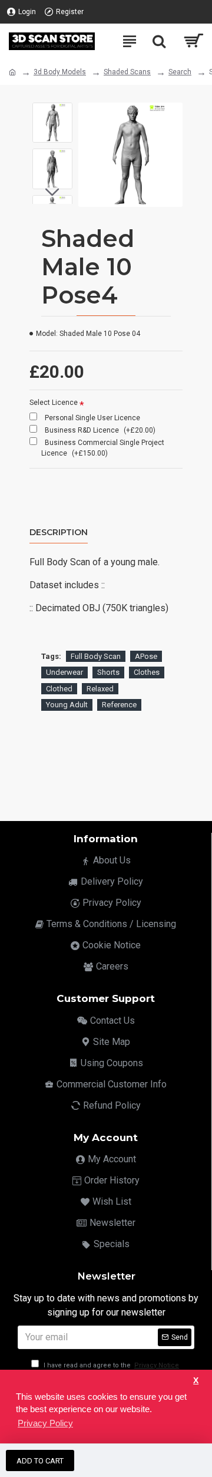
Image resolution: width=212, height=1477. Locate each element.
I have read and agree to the (110, 1365)
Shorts (108, 672)
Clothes (147, 672)
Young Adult (67, 704)
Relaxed (100, 688)
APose (146, 656)
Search (179, 72)
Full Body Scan (96, 656)
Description (58, 533)
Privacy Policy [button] (45, 1423)
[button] (52, 111)
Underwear (64, 672)
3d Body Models (60, 72)
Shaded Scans (127, 72)
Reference (119, 704)
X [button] (195, 1380)
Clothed (59, 688)
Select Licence (53, 402)
